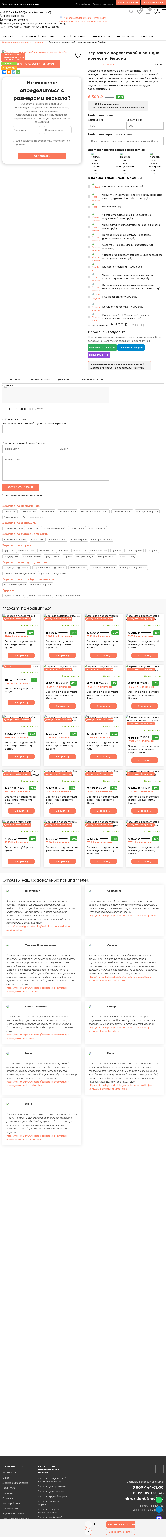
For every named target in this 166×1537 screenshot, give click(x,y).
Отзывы (7, 1498)
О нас (5, 1477)
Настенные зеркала (15, 584)
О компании (28, 36)
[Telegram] (13, 72)
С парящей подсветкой (16, 567)
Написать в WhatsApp (102, 347)
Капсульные (79, 550)
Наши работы (11, 1503)
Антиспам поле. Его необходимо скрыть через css (34, 423)
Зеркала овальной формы (49, 1503)
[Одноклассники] (9, 72)
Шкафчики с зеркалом (68, 595)
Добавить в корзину (120, 1524)
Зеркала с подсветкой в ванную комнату (52, 1480)
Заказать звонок (153, 2)
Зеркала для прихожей (52, 1486)
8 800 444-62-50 (13, 12)
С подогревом (77, 528)
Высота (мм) (134, 119)
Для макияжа (11, 517)
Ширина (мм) (95, 119)
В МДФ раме (37, 539)
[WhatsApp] (18, 72)
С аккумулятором (13, 528)
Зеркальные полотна (40, 595)
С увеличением (97, 528)
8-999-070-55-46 (13, 16)
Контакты (9, 1472)
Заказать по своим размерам (31, 64)
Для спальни (47, 511)
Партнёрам (83, 4)
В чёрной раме (79, 539)
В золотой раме (57, 539)
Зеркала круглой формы (52, 1496)
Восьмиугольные (32, 556)
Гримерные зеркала (33, 517)
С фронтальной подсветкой (49, 567)
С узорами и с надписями (52, 573)
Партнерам (10, 1508)
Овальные (63, 550)
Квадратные (46, 550)
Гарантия (80, 36)
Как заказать (101, 36)
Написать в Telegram (131, 347)
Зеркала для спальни (51, 1491)
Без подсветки (78, 567)
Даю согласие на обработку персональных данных (43, 142)
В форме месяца (106, 556)
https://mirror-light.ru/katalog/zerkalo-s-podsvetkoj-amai (122, 915)
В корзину (21, 655)
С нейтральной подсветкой (19, 573)
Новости (8, 1493)
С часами (33, 528)
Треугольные (52, 556)
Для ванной (10, 511)
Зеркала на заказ (103, 4)
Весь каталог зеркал (15, 1518)
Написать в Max (99, 355)
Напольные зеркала (41, 584)
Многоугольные (98, 550)
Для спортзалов (67, 511)
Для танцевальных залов (94, 511)
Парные (68, 556)
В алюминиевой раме (15, 539)
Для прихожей (28, 511)
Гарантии (8, 1488)
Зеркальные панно (14, 595)
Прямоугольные (26, 550)
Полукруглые (11, 556)
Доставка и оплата (55, 36)
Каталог (7, 36)
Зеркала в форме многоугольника (48, 1511)
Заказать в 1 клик (120, 1531)
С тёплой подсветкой (103, 567)
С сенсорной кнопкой (53, 528)
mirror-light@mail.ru (16, 19)
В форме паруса (85, 556)
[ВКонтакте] (4, 72)
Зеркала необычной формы (50, 1518)
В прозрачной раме (101, 539)
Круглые (8, 550)
